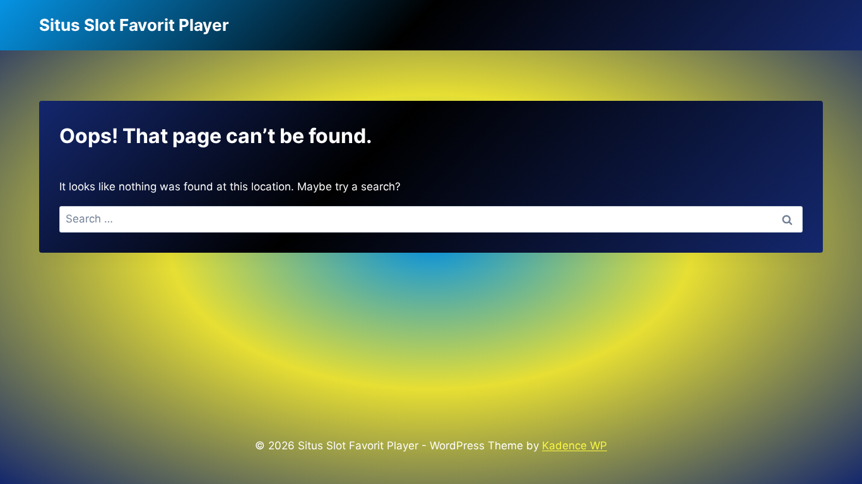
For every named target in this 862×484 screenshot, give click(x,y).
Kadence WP (574, 445)
